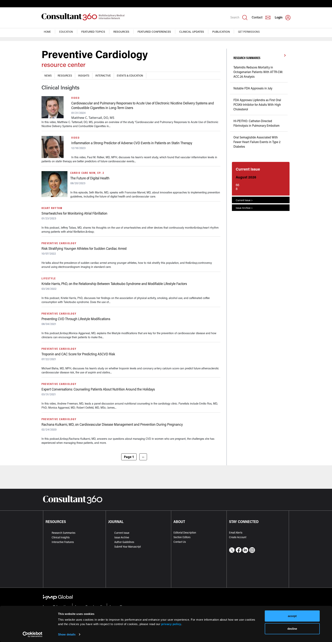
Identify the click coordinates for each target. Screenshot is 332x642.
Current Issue (121, 533)
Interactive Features (63, 542)
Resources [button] (121, 31)
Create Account (237, 537)
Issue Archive (121, 537)
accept (292, 616)
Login (278, 17)
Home (47, 31)
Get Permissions (249, 31)
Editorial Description (184, 532)
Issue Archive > (244, 207)
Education (66, 31)
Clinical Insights (61, 537)
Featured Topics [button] (93, 31)
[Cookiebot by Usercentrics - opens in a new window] (32, 634)
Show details (67, 634)
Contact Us (179, 542)
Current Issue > (244, 200)
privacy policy (171, 623)
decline (292, 628)
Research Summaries (63, 533)
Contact (257, 17)
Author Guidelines (124, 542)
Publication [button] (221, 31)
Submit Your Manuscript (127, 546)
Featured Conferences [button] (154, 31)
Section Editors (181, 537)
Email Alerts (235, 532)
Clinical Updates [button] (191, 31)
